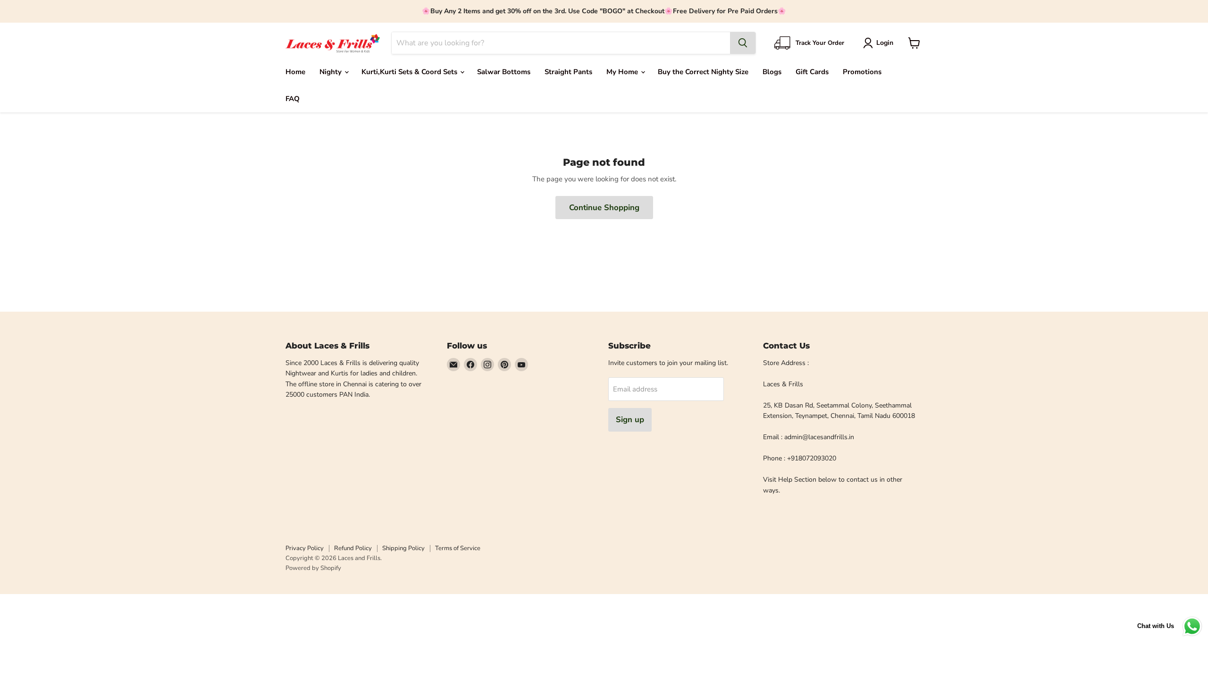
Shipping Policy (403, 548)
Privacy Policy (304, 548)
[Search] (742, 43)
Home (295, 71)
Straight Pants (568, 71)
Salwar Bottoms (503, 71)
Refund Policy (353, 548)
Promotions (862, 71)
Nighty (331, 71)
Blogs (772, 71)
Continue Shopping (604, 207)
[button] (880, 43)
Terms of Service (457, 548)
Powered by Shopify (313, 568)
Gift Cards (812, 71)
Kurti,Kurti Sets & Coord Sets (410, 71)
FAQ (292, 98)
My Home (623, 71)
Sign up (630, 419)
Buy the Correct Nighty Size (703, 71)
